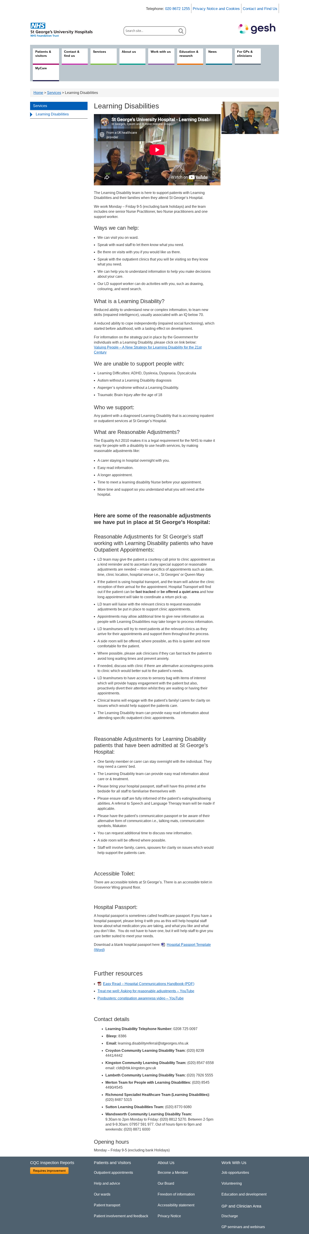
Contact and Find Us (260, 9)
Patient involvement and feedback (121, 1216)
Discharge (229, 1216)
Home (38, 93)
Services (54, 93)
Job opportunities (235, 1172)
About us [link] (129, 51)
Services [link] (99, 51)
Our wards (102, 1194)
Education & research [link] (188, 53)
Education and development (243, 1194)
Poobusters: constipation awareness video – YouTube (140, 998)
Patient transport (107, 1205)
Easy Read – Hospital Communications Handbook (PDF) (148, 984)
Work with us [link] (161, 51)
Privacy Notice (169, 1216)
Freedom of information (176, 1194)
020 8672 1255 (177, 9)
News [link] (212, 51)
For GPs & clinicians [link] (245, 53)
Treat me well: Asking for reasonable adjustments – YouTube (145, 991)
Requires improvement (49, 1170)
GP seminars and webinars (243, 1227)
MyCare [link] (41, 68)
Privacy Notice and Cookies (216, 9)
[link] (64, 30)
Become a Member (173, 1172)
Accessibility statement (176, 1205)
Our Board (166, 1183)
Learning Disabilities (52, 114)
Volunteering (231, 1183)
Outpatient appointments (113, 1172)
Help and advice (107, 1183)
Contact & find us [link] (71, 53)
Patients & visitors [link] (43, 53)
